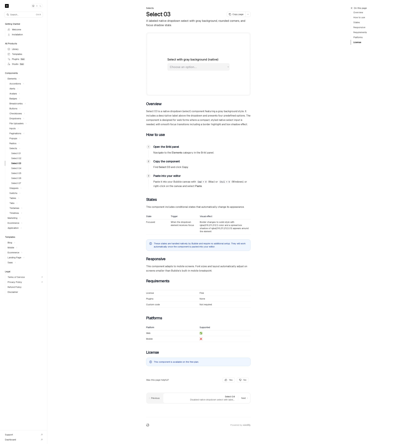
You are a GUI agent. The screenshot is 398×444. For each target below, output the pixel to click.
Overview (358, 12)
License (357, 42)
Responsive (359, 27)
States (356, 22)
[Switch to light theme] (36, 5)
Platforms (358, 37)
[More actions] (248, 14)
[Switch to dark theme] (40, 5)
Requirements (360, 32)
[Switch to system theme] (33, 5)
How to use (359, 17)
